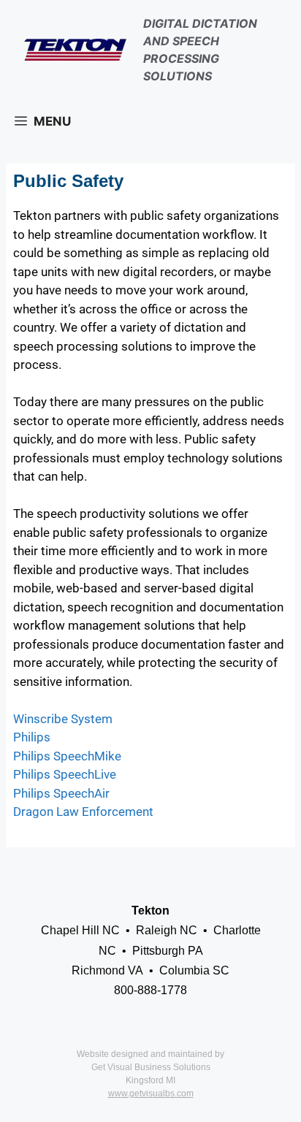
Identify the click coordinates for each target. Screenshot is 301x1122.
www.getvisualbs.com (151, 1093)
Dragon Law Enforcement (83, 811)
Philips (31, 737)
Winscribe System (63, 718)
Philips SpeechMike (67, 756)
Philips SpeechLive (64, 774)
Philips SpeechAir (61, 793)
